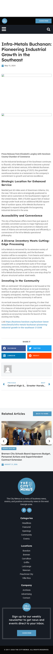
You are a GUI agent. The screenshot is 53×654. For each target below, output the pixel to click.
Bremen (5, 448)
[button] (48, 29)
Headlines (11, 448)
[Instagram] (29, 510)
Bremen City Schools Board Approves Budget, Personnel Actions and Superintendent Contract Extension (26, 456)
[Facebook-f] (23, 510)
